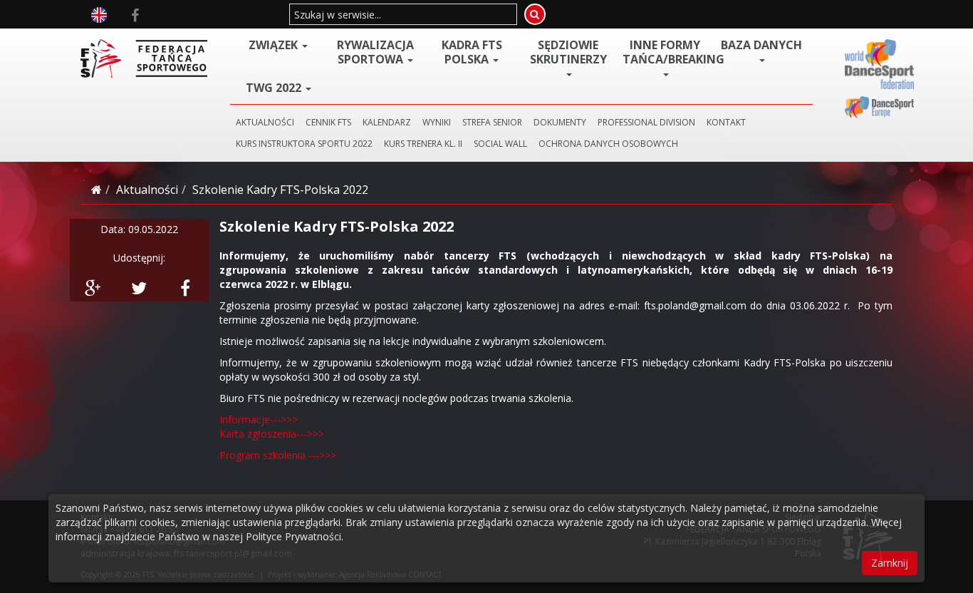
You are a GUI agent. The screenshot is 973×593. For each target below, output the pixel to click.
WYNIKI (436, 122)
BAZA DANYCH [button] (761, 45)
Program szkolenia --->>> (277, 455)
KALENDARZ (387, 122)
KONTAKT (726, 122)
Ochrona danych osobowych (608, 144)
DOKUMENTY (560, 122)
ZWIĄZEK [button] (275, 45)
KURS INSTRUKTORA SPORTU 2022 (304, 144)
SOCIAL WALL (500, 144)
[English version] (99, 13)
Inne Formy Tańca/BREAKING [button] (668, 52)
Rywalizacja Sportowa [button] (375, 52)
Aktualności (147, 189)
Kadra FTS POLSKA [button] (472, 52)
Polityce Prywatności (293, 536)
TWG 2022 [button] (275, 88)
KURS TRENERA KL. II (423, 144)
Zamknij (889, 562)
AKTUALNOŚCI (265, 122)
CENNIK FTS (328, 122)
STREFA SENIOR (492, 122)
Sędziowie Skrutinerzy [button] (568, 52)
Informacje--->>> (258, 419)
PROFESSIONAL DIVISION (646, 122)
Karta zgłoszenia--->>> (271, 433)
